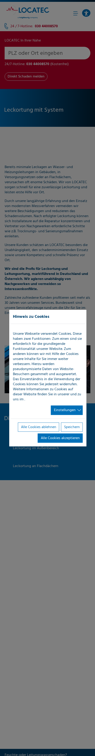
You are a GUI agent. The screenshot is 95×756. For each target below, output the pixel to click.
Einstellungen (65, 410)
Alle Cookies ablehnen (38, 427)
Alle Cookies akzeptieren (60, 438)
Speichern (72, 427)
